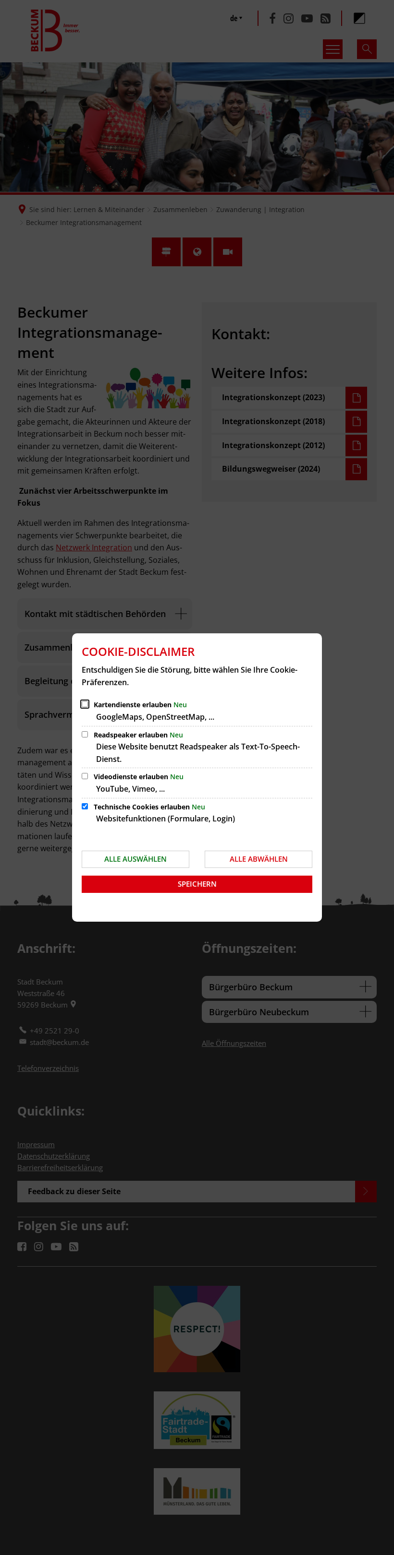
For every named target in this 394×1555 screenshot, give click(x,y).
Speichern (197, 884)
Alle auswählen (135, 859)
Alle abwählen (259, 859)
